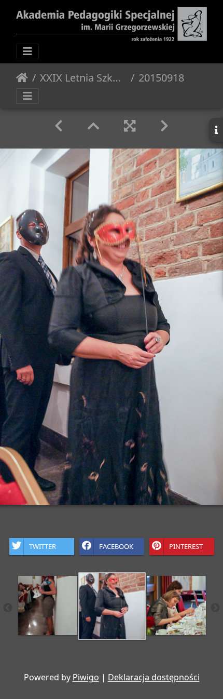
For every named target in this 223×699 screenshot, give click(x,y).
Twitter (42, 545)
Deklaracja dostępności (154, 677)
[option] (48, 605)
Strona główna (22, 78)
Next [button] (215, 608)
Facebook (116, 545)
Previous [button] (8, 608)
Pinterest (186, 545)
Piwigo (86, 677)
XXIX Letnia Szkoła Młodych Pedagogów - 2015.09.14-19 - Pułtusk (83, 78)
